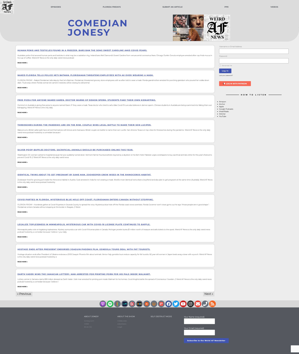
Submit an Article (172, 7)
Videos (274, 7)
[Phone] (205, 304)
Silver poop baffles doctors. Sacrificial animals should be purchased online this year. (75, 150)
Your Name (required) (194, 317)
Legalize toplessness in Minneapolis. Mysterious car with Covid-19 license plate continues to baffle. (84, 224)
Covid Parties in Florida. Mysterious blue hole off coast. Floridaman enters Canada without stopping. (85, 199)
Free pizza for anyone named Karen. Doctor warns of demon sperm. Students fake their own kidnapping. (87, 100)
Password (223, 56)
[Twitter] (176, 304)
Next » (208, 294)
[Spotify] (110, 304)
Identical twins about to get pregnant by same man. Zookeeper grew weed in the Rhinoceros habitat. (84, 175)
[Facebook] (168, 304)
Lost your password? (226, 75)
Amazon (222, 102)
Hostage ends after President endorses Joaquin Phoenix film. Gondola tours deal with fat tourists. (84, 249)
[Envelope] (197, 304)
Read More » (23, 63)
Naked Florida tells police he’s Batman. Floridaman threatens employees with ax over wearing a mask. (86, 75)
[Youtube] (183, 304)
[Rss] (212, 304)
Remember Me (227, 65)
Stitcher (222, 114)
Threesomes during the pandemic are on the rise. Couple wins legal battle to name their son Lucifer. (84, 125)
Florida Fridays (112, 7)
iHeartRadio (224, 111)
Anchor (222, 104)
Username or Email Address (230, 47)
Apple (221, 107)
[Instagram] (190, 304)
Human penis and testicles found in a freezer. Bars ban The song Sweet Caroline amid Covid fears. (82, 50)
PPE (226, 7)
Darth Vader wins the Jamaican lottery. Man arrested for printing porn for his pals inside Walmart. (84, 274)
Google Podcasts (226, 109)
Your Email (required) (194, 328)
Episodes (56, 7)
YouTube (222, 116)
